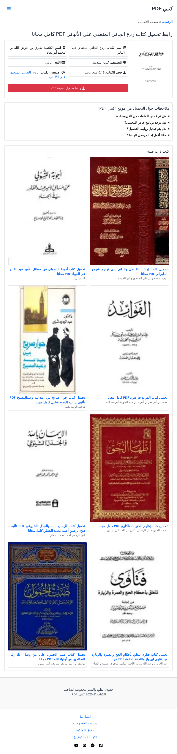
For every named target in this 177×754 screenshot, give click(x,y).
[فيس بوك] (101, 745)
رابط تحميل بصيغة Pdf (66, 88)
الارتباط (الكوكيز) (85, 737)
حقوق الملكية (85, 730)
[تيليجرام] (93, 745)
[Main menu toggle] (8, 8)
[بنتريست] (84, 745)
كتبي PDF (162, 8)
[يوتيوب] (76, 745)
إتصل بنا (85, 716)
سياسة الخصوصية (85, 723)
